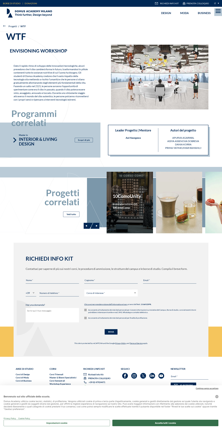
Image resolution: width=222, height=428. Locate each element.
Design (166, 13)
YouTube (161, 374)
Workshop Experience (60, 384)
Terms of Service (136, 343)
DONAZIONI (31, 3)
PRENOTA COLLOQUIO (198, 3)
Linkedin (152, 374)
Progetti (12, 26)
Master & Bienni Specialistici (63, 377)
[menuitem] (215, 3)
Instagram (134, 374)
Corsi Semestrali (57, 380)
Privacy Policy (120, 343)
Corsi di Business (24, 380)
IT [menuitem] (215, 3)
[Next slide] (94, 226)
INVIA (111, 332)
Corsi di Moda (22, 377)
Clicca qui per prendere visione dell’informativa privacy (106, 304)
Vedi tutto (71, 214)
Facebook (125, 374)
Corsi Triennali (56, 374)
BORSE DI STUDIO (12, 3)
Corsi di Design (23, 374)
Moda (184, 13)
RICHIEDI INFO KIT (169, 3)
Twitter (143, 374)
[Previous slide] (88, 226)
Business (204, 13)
